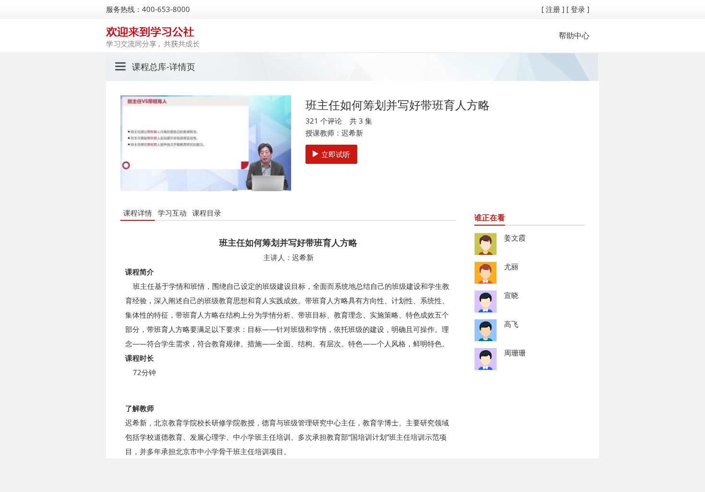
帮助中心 (574, 35)
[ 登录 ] (577, 9)
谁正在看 (489, 217)
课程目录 (206, 212)
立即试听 (335, 154)
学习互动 (172, 212)
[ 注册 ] (552, 9)
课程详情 (137, 212)
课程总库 (149, 66)
